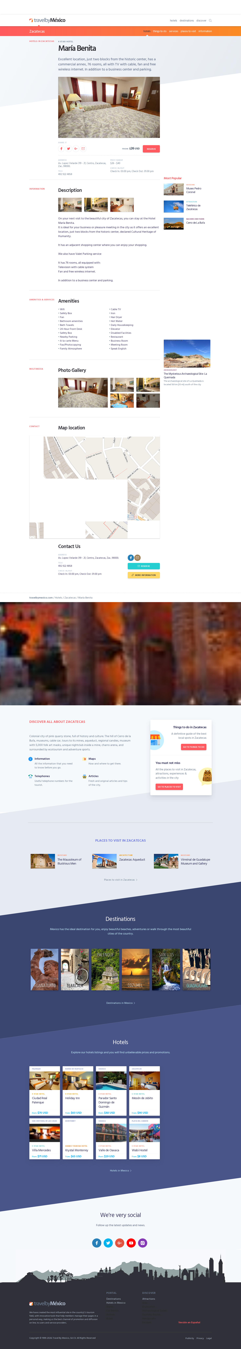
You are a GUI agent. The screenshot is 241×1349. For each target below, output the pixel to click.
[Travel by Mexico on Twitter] (108, 1243)
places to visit (188, 31)
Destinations (113, 1299)
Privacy (200, 1338)
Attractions (148, 1299)
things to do (159, 31)
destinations (187, 20)
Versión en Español (189, 1322)
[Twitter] (68, 148)
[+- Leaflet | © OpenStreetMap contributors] (94, 487)
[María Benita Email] (137, 558)
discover (201, 20)
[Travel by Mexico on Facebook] (96, 1243)
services (173, 31)
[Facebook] (61, 148)
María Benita (85, 597)
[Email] (83, 148)
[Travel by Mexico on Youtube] (131, 1243)
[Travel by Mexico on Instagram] (142, 1243)
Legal (209, 1338)
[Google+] (76, 148)
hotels (173, 20)
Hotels (58, 597)
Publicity (189, 1338)
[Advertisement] (187, 284)
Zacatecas (37, 31)
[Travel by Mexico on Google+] (119, 1243)
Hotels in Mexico (115, 1303)
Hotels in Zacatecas (41, 41)
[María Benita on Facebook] (131, 558)
